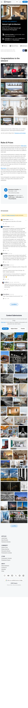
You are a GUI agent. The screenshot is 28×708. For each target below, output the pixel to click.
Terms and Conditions (17, 584)
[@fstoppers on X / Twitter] (16, 575)
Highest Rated (14, 328)
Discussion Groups (5, 551)
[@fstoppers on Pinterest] (19, 575)
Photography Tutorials (6, 558)
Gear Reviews (4, 540)
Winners (5, 46)
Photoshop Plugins (5, 560)
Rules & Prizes (14, 46)
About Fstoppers (5, 565)
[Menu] (1, 2)
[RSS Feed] (23, 575)
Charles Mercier (6, 294)
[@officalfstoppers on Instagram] (4, 575)
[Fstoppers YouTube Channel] (8, 575)
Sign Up (25, 1)
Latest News (4, 538)
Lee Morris (6, 282)
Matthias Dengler (6, 226)
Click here (3, 322)
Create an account (10, 215)
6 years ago (11, 219)
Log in (3, 215)
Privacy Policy (10, 584)
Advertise (3, 569)
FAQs (2, 571)
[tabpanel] (14, 431)
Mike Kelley (23, 145)
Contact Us (4, 567)
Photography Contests (6, 552)
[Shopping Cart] (17, 1)
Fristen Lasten (6, 219)
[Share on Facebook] (24, 50)
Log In (20, 1)
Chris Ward (5, 253)
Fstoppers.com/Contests (20, 133)
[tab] (5, 329)
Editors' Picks (4, 547)
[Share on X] (26, 50)
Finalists (23, 328)
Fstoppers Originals (5, 541)
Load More (14, 304)
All (5, 328)
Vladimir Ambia (6, 265)
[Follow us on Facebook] (12, 575)
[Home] (7, 1)
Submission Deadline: (9, 34)
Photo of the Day (5, 549)
